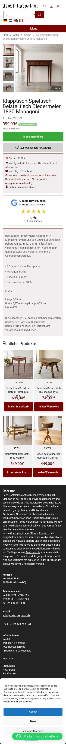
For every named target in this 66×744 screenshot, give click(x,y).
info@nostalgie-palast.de (16, 615)
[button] (37, 736)
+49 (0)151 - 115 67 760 (16, 598)
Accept (33, 711)
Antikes (7, 514)
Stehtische (23, 544)
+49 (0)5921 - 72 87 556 (16, 595)
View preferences (33, 731)
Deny (33, 721)
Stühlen (34, 533)
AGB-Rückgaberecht (14, 646)
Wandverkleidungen (38, 548)
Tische (27, 35)
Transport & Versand (14, 642)
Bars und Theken (38, 540)
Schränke (8, 521)
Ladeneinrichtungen (50, 559)
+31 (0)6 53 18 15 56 (14, 602)
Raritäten (44, 533)
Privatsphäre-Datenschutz (17, 650)
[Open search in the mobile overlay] (24, 14)
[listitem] (8, 50)
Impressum (9, 658)
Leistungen (9, 665)
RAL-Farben (9, 673)
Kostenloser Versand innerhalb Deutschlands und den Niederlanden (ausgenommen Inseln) (30, 179)
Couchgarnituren (19, 533)
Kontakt (7, 639)
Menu (33, 28)
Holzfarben (9, 669)
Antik (16, 35)
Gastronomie (33, 552)
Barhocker (39, 544)
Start (5, 35)
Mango (58, 521)
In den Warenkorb (33, 136)
